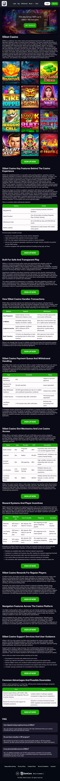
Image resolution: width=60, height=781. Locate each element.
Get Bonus (30, 25)
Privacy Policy (22, 766)
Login (14, 3)
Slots (36, 3)
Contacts (53, 766)
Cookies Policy (32, 766)
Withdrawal (24, 3)
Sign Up (55, 3)
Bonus (30, 3)
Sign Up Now (30, 162)
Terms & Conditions (43, 766)
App (18, 3)
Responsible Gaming (10, 766)
